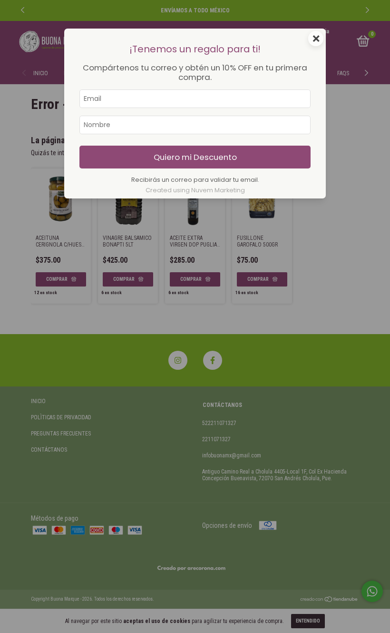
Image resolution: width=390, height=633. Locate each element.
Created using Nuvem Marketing (195, 190)
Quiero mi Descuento (195, 157)
